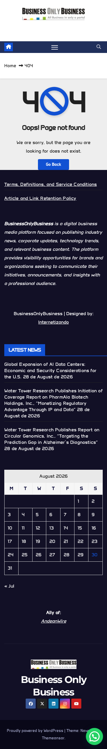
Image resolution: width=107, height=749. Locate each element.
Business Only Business (53, 27)
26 (38, 554)
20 (52, 541)
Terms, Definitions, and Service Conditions (50, 184)
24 (10, 554)
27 (52, 554)
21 (66, 541)
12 (38, 528)
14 (66, 528)
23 (94, 541)
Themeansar (53, 738)
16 (94, 528)
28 (66, 554)
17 (10, 541)
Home (10, 65)
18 (24, 541)
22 (80, 541)
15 (80, 528)
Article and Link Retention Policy (40, 198)
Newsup (87, 731)
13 (51, 528)
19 (38, 541)
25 (24, 554)
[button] (98, 47)
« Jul (9, 586)
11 (23, 528)
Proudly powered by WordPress (35, 731)
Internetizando (53, 322)
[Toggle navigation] (55, 47)
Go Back (53, 164)
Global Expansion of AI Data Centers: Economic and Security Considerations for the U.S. (50, 370)
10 (10, 528)
